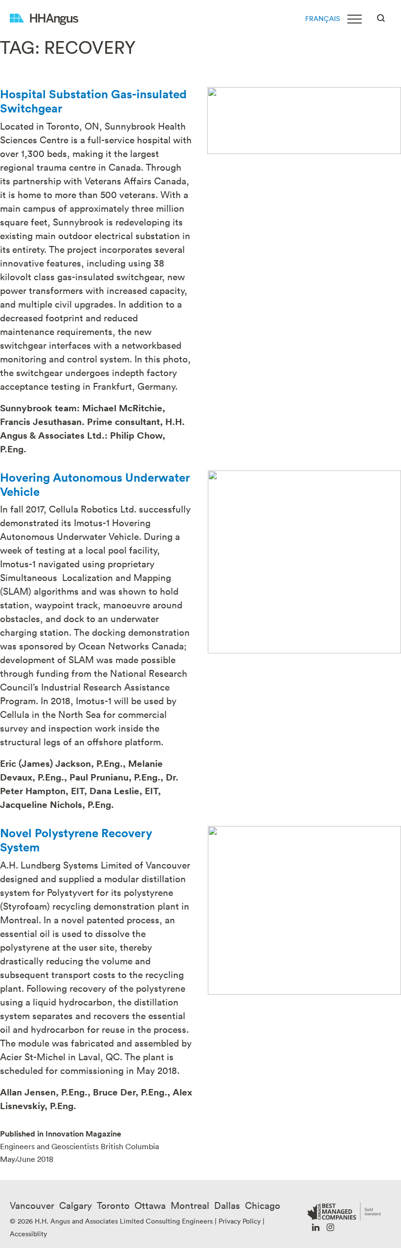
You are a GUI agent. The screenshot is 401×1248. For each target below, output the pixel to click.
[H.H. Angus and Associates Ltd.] (44, 18)
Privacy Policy (240, 1221)
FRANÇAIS (322, 18)
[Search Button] (381, 17)
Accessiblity (28, 1233)
